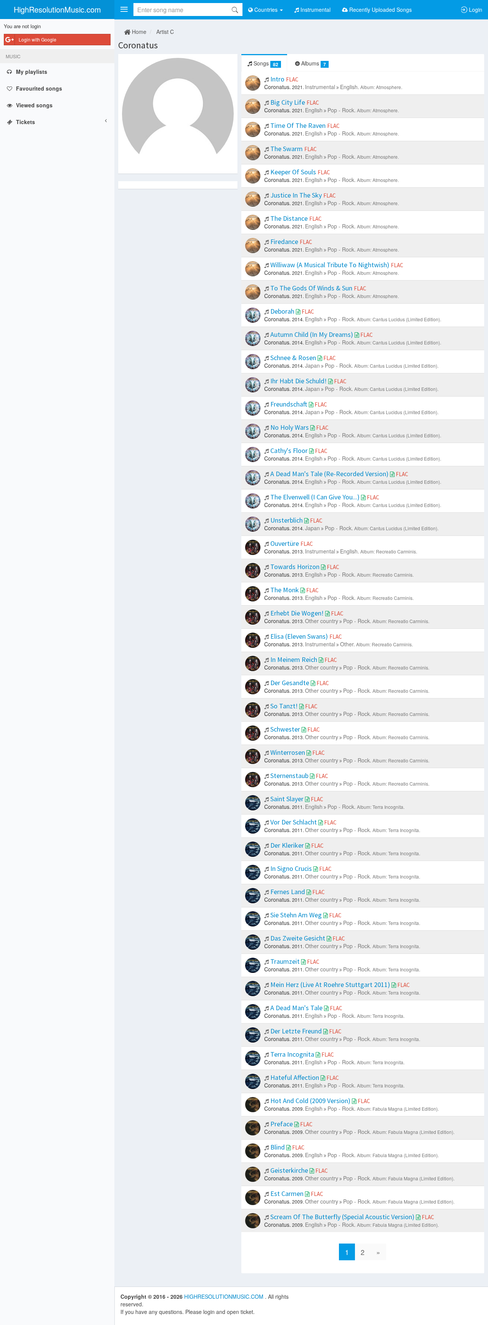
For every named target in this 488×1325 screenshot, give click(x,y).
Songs (265, 63)
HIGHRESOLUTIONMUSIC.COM (224, 1296)
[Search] (234, 9)
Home (138, 31)
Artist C (165, 31)
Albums (313, 63)
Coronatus (138, 45)
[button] (123, 9)
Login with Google (37, 39)
